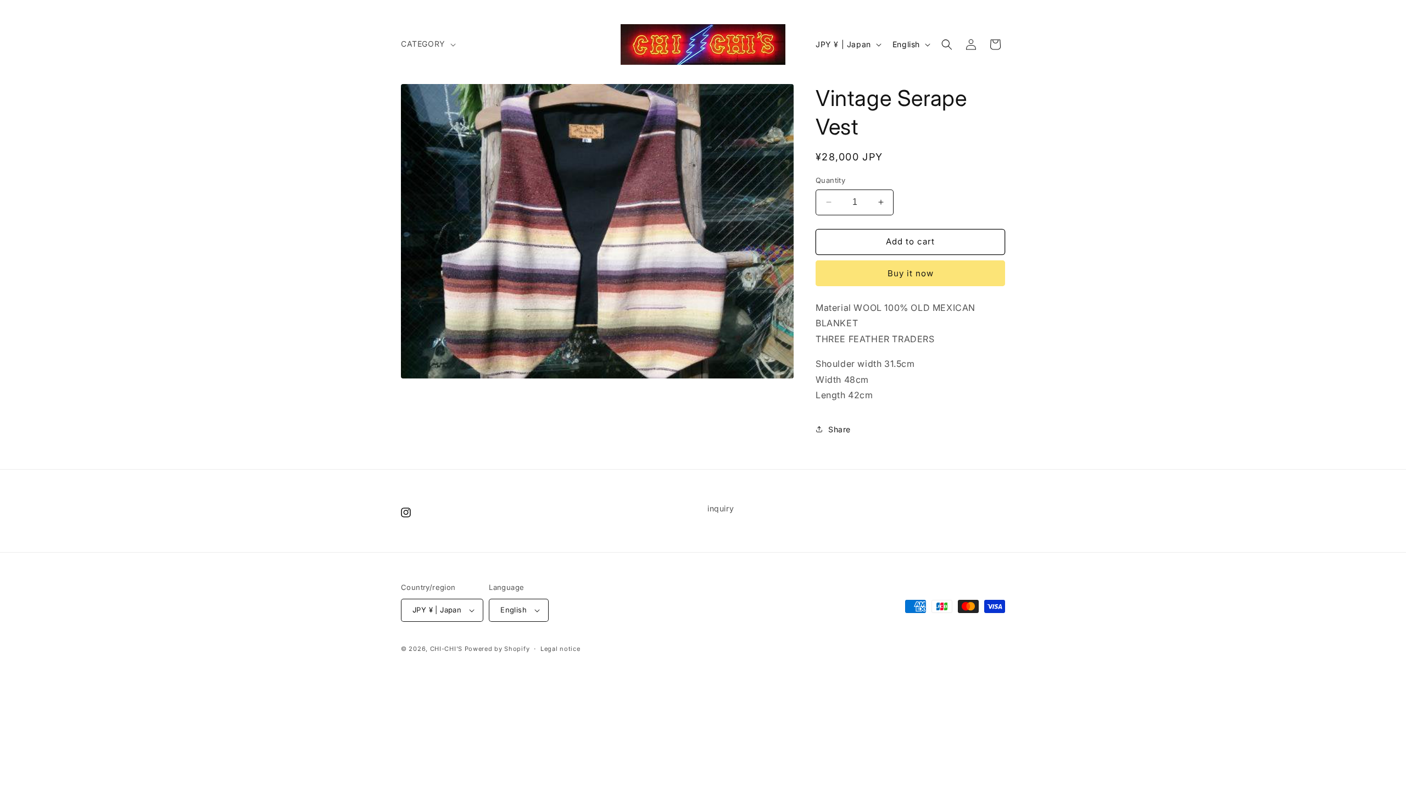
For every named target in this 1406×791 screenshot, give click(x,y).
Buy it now (911, 273)
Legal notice (560, 649)
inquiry (720, 508)
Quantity (830, 180)
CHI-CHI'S (446, 649)
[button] (427, 43)
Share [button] (839, 429)
